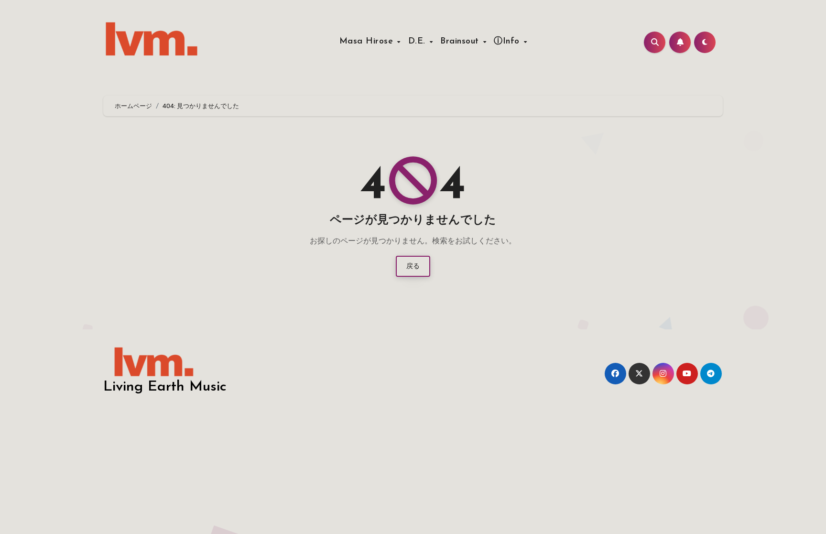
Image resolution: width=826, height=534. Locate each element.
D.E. (418, 41)
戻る (413, 266)
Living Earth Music (165, 387)
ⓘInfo (508, 41)
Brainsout (461, 41)
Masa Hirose (367, 41)
